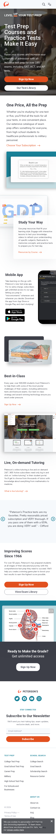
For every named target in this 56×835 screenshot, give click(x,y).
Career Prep (9, 771)
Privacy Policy (10, 812)
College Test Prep (12, 761)
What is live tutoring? (14, 491)
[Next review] (53, 519)
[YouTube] (31, 698)
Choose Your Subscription (21, 145)
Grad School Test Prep (14, 766)
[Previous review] (3, 519)
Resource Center (37, 776)
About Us (34, 803)
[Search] (44, 4)
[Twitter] (17, 698)
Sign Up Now (26, 79)
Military (7, 776)
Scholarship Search (38, 771)
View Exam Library (26, 591)
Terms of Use (10, 816)
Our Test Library (26, 87)
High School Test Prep (14, 781)
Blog (32, 817)
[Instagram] (39, 698)
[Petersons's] (6, 4)
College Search (36, 761)
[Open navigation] (49, 4)
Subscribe (28, 739)
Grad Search (35, 766)
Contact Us (35, 808)
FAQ (32, 813)
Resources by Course (28, 252)
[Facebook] (24, 698)
